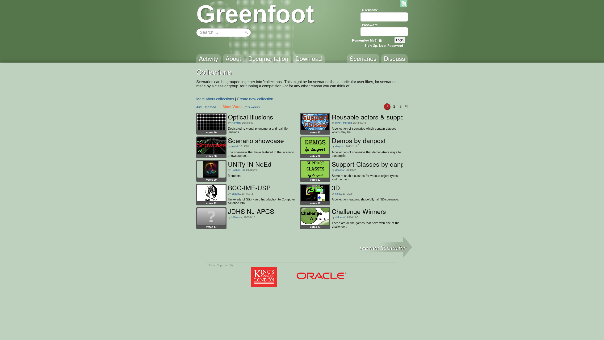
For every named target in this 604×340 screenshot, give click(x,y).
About (212, 265)
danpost (339, 146)
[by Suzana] (211, 192)
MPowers (236, 217)
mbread (347, 122)
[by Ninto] (315, 192)
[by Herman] (211, 122)
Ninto (338, 193)
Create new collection (255, 99)
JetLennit (340, 217)
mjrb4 (338, 122)
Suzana (235, 193)
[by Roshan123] (211, 169)
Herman (236, 122)
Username (370, 10)
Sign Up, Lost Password (384, 45)
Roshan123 (238, 170)
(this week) (251, 107)
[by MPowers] (211, 216)
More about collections (215, 99)
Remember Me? (364, 40)
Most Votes (233, 107)
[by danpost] (315, 145)
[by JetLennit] (315, 216)
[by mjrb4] (315, 122)
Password (370, 25)
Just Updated (206, 107)
